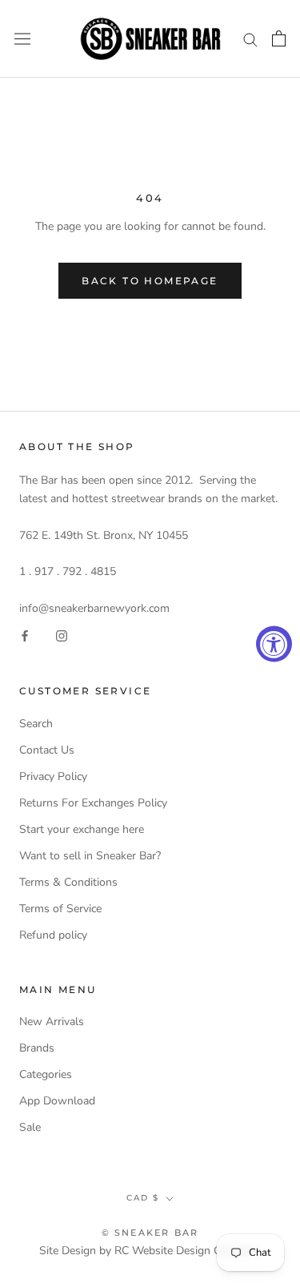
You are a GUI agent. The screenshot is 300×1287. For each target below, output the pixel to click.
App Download (57, 1100)
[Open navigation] (22, 39)
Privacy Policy (53, 776)
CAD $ (142, 1197)
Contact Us (46, 750)
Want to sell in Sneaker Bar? (90, 855)
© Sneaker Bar (150, 1232)
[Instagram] (61, 635)
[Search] (250, 39)
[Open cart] (279, 38)
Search (36, 723)
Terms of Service (60, 908)
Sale (30, 1127)
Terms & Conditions (68, 882)
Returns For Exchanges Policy (93, 802)
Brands (36, 1048)
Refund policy (53, 935)
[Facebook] (24, 635)
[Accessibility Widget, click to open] (274, 643)
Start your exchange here (81, 829)
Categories (45, 1074)
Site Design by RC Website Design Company (150, 1250)
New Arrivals (51, 1021)
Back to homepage (150, 281)
